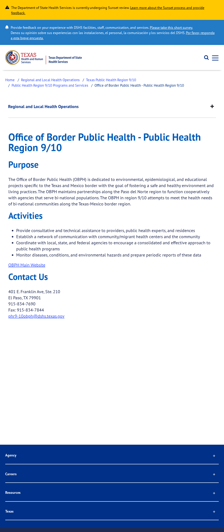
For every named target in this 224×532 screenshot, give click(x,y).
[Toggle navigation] (214, 57)
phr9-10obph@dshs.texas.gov (36, 316)
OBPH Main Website (26, 265)
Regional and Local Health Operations (50, 79)
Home (10, 79)
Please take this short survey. (171, 27)
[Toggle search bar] (205, 57)
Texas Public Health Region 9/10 (111, 79)
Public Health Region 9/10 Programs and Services (50, 85)
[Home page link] (43, 57)
